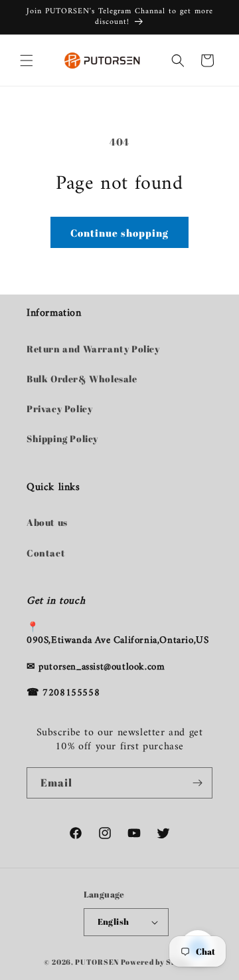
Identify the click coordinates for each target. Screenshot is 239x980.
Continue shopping (119, 232)
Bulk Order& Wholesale (82, 378)
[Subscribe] (197, 782)
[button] (26, 60)
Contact (46, 553)
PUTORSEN (97, 962)
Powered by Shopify (158, 962)
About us (47, 522)
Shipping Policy (62, 438)
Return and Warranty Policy (93, 348)
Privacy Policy (59, 408)
